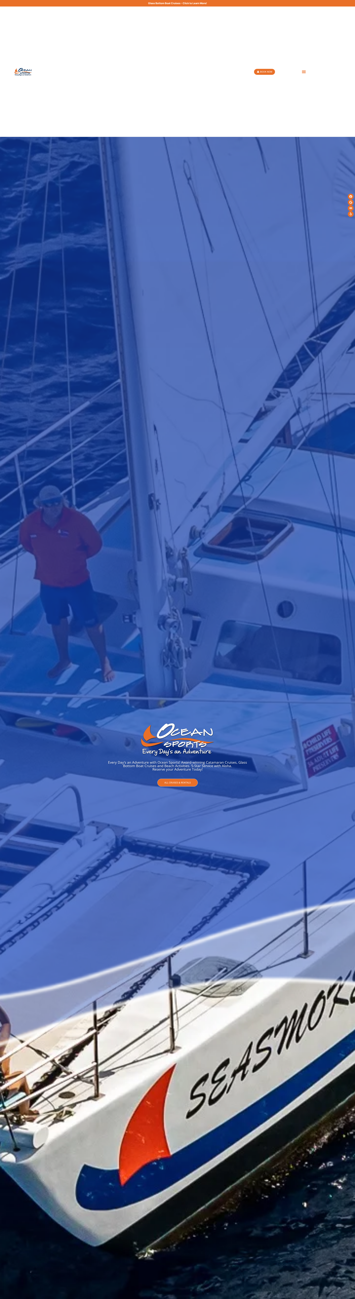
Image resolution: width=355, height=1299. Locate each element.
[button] (304, 72)
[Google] (351, 202)
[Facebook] (351, 196)
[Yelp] (351, 214)
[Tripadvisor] (351, 208)
